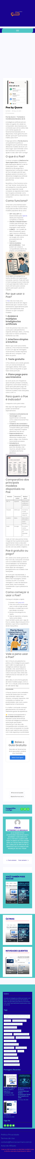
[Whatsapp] (10, 1125)
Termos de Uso (8, 1138)
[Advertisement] (17, 54)
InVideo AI (10, 970)
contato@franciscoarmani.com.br (16, 1142)
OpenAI (24, 216)
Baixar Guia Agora (17, 757)
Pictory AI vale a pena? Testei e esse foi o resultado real (11, 898)
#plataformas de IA (17, 796)
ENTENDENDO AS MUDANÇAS (17, 830)
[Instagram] (8, 1125)
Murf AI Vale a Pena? (23, 969)
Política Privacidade (10, 1135)
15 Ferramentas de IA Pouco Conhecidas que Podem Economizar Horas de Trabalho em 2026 (23, 895)
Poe (8, 301)
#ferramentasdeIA (17, 793)
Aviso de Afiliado (8, 1146)
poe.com (21, 602)
